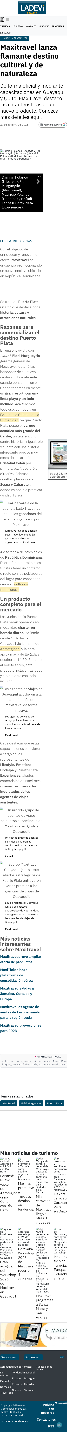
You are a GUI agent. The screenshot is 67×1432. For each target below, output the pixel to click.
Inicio (6, 38)
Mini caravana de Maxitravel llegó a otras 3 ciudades (44, 1209)
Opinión (16, 1390)
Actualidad (6, 1366)
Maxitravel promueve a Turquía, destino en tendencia (26, 1196)
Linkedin (29, 1384)
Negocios (44, 26)
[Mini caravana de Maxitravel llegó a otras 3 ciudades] (42, 1175)
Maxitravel (9, 1103)
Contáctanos (46, 1419)
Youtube (29, 1390)
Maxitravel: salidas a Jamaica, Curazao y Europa (17, 993)
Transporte (18, 1366)
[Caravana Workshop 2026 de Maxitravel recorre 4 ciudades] (24, 1237)
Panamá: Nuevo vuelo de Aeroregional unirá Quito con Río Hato (10, 1192)
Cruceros (17, 1384)
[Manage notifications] (59, 1424)
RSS (51, 1426)
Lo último (18, 26)
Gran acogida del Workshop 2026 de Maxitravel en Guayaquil (8, 1278)
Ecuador (17, 1378)
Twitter (28, 1366)
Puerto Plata (54, 1103)
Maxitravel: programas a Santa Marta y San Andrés (44, 1306)
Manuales (31, 26)
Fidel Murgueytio (31, 1103)
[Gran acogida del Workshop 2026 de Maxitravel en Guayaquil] (6, 1243)
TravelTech (58, 26)
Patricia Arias (19, 241)
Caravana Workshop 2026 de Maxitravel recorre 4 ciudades (26, 1263)
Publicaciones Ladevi (44, 1368)
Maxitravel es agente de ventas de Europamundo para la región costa (20, 1012)
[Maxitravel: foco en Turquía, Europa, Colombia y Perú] (60, 1241)
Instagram (30, 1378)
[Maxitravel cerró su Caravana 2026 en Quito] (60, 1174)
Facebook (29, 1372)
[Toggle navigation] (7, 19)
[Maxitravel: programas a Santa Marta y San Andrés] (42, 1260)
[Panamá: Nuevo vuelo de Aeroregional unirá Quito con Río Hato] (6, 1165)
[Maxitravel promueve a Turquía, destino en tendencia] (24, 1169)
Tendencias (18, 1372)
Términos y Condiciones (14, 1421)
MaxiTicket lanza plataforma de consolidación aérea (16, 975)
